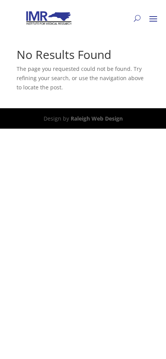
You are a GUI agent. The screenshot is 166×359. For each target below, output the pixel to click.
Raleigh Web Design (97, 118)
